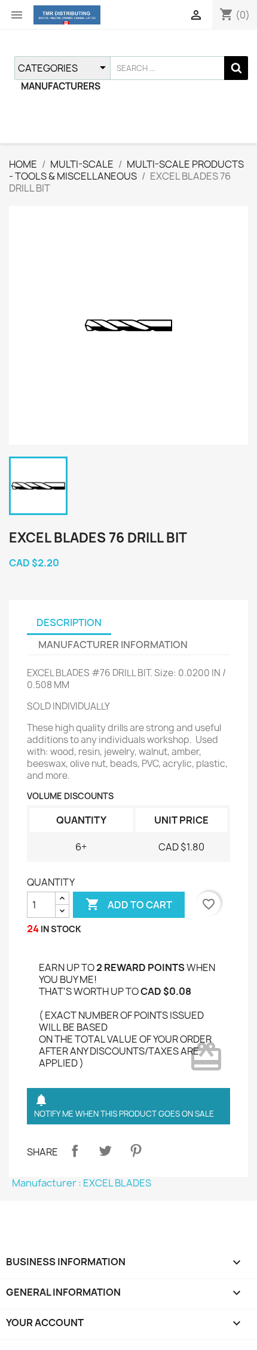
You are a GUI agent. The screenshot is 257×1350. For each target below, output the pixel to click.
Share (75, 1151)
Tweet (105, 1151)
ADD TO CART (128, 904)
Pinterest (136, 1151)
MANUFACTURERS (60, 86)
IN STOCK (61, 929)
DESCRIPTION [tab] (69, 622)
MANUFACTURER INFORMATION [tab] (113, 644)
